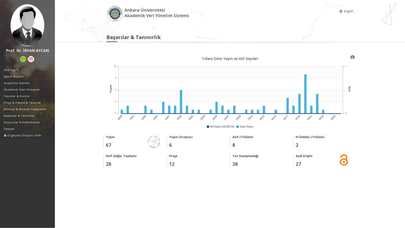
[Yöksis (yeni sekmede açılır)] (31, 59)
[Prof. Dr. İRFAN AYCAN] (27, 25)
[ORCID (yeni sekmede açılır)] (23, 59)
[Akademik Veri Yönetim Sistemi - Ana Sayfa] (115, 13)
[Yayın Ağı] (154, 141)
